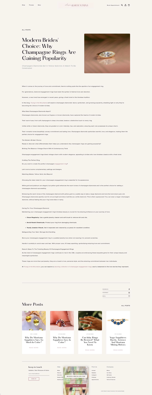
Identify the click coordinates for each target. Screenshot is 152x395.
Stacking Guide (61, 379)
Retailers (94, 372)
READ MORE (34, 347)
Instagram (94, 375)
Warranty (59, 375)
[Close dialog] (87, 368)
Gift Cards (109, 375)
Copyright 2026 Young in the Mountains (112, 391)
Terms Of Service (111, 379)
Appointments (95, 379)
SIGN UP (76, 385)
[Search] (122, 5)
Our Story (109, 372)
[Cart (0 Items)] (129, 6)
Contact (93, 370)
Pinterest (94, 377)
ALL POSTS (26, 30)
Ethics (108, 370)
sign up (33, 378)
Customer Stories (111, 377)
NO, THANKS (76, 390)
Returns (59, 372)
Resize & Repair (61, 377)
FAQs (58, 370)
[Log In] (125, 6)
